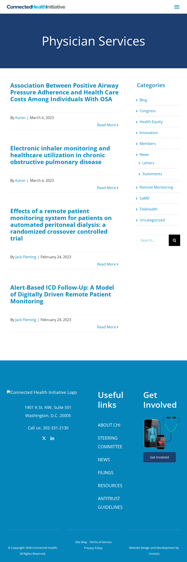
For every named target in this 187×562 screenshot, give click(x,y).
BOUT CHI (110, 425)
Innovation (149, 132)
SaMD (145, 198)
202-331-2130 (55, 427)
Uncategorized (152, 220)
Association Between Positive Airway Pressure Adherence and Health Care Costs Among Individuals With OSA (64, 92)
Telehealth (149, 209)
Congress (148, 110)
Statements (152, 173)
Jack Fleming (25, 256)
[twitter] (44, 438)
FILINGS (105, 473)
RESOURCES (110, 486)
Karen (20, 117)
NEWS (104, 460)
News (144, 154)
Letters (148, 162)
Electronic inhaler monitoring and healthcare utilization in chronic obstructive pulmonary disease (60, 155)
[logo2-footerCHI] (42, 392)
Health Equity (151, 121)
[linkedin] (52, 438)
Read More (106, 124)
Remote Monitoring (156, 187)
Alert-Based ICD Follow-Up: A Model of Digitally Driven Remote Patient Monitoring (62, 294)
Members (148, 143)
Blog (143, 99)
